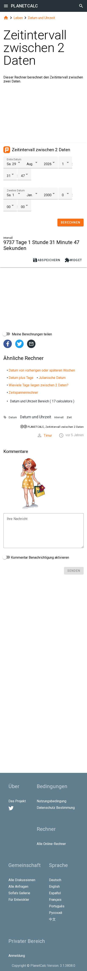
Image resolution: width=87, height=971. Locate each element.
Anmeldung (16, 956)
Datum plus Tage (21, 378)
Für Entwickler (18, 900)
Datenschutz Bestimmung (56, 808)
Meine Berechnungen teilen (31, 334)
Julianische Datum (52, 378)
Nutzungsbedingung (51, 801)
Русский (55, 913)
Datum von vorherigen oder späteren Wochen (42, 370)
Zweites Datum (16, 190)
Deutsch (55, 880)
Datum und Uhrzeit (41, 18)
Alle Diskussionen (21, 880)
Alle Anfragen (18, 887)
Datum (13, 417)
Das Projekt (17, 801)
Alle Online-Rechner (51, 844)
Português (56, 906)
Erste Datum (14, 159)
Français (55, 900)
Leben (18, 18)
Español (55, 893)
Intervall (59, 417)
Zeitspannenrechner (23, 393)
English (54, 887)
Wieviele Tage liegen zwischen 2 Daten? (38, 385)
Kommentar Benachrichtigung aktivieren (39, 557)
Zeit (69, 417)
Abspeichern (46, 260)
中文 (52, 919)
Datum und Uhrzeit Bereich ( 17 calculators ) (42, 401)
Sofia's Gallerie (19, 893)
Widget (73, 260)
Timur (48, 435)
